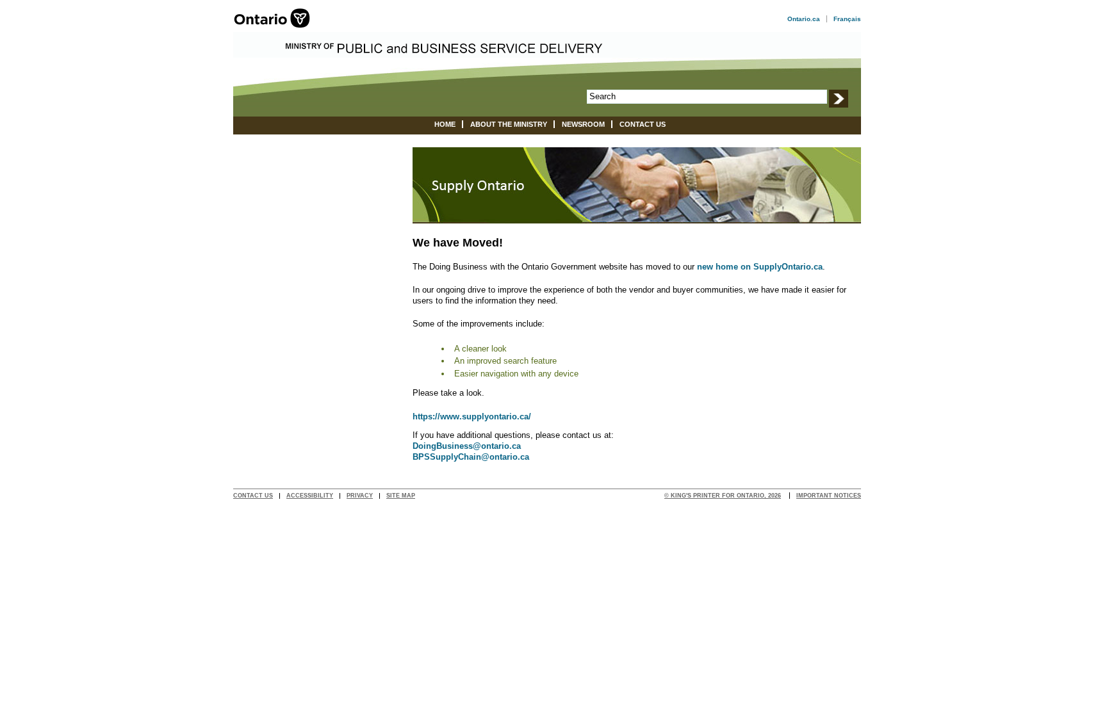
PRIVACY (360, 495)
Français (847, 18)
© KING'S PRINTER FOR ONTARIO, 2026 (722, 495)
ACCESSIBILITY (309, 495)
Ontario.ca (803, 18)
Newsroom (583, 124)
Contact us (642, 124)
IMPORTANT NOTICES (828, 495)
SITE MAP (400, 495)
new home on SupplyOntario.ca (760, 266)
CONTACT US (253, 495)
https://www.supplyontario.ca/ (472, 416)
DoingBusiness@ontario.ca (467, 446)
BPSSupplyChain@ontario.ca (471, 457)
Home (444, 124)
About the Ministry (508, 124)
